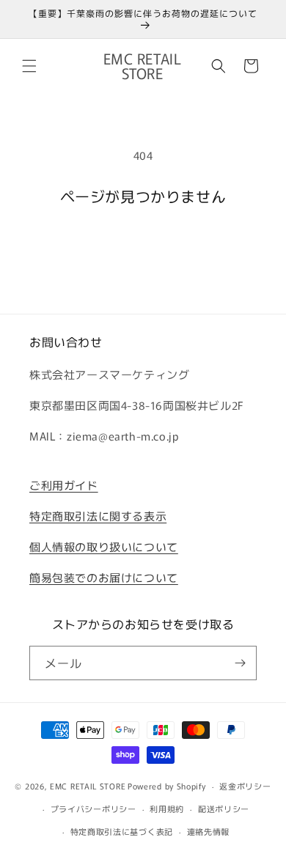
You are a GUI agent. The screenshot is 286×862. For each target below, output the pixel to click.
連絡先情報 (208, 831)
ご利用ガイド (63, 485)
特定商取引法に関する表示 (97, 515)
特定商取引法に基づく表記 (121, 831)
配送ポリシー (223, 808)
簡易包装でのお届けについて (103, 577)
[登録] (240, 663)
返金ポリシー (245, 786)
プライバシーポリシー (93, 808)
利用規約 (167, 808)
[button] (29, 66)
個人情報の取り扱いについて (103, 546)
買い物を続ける (143, 244)
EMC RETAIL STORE (87, 786)
